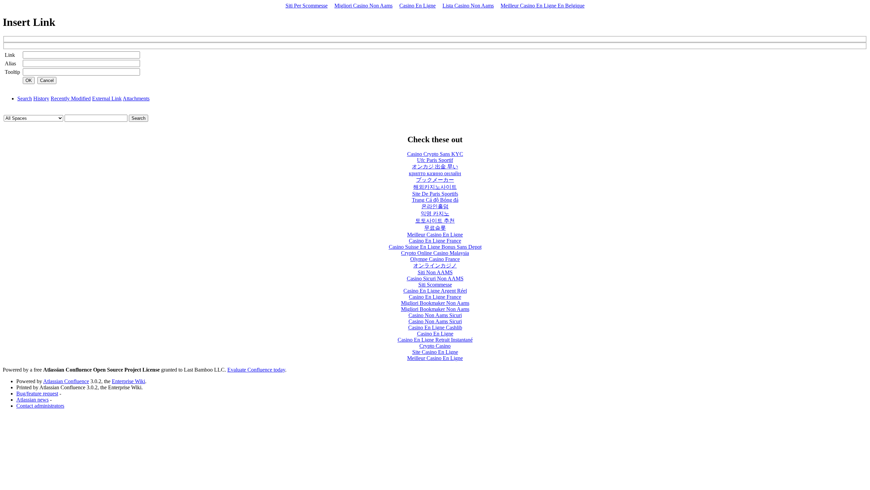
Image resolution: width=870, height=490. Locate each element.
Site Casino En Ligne (435, 352)
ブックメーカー (435, 180)
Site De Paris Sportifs (435, 194)
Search (24, 98)
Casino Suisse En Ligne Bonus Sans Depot (435, 247)
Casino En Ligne (417, 6)
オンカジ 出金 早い (435, 166)
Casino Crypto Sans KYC (435, 154)
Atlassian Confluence (66, 381)
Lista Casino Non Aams (468, 6)
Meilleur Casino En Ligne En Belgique (543, 6)
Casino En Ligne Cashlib (435, 327)
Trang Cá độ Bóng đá (435, 200)
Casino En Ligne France (435, 241)
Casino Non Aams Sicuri (435, 315)
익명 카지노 (435, 213)
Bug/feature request (37, 393)
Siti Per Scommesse (306, 6)
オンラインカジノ (435, 265)
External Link (107, 98)
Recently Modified (71, 98)
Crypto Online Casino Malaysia (435, 253)
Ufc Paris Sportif (435, 160)
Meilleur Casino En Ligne (435, 235)
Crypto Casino (435, 346)
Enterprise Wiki (128, 381)
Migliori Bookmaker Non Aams (435, 303)
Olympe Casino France (435, 259)
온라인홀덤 (435, 206)
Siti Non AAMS (435, 272)
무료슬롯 (435, 228)
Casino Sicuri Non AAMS (435, 278)
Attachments (136, 98)
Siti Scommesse (435, 285)
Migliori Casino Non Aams (363, 6)
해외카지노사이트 (435, 187)
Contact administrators (40, 406)
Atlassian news (32, 400)
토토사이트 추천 (435, 221)
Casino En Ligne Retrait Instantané (435, 340)
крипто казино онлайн (435, 173)
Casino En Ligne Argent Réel (435, 291)
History (41, 98)
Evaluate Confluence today (256, 370)
